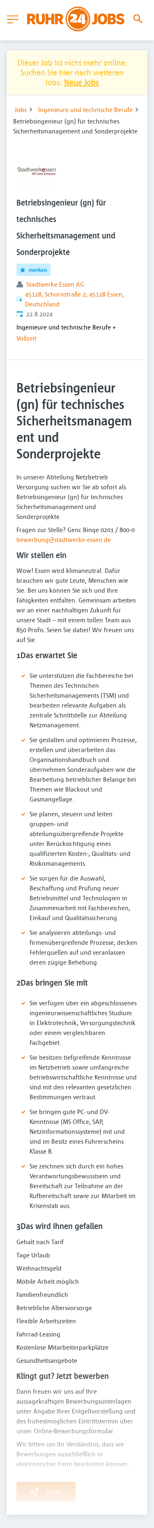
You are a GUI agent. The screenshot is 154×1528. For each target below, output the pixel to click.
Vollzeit (26, 338)
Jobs (21, 109)
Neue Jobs (81, 82)
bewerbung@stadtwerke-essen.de (63, 539)
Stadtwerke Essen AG (55, 284)
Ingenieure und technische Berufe (85, 109)
